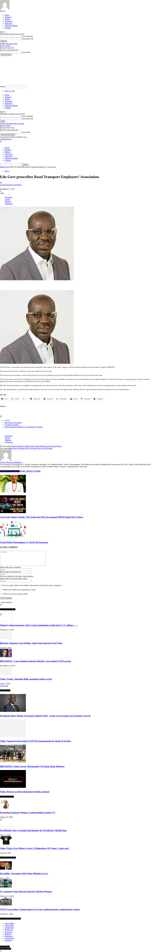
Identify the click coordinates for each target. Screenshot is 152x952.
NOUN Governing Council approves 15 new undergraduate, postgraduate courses (40, 909)
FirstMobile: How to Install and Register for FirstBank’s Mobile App (33, 830)
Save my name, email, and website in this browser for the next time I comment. (31, 585)
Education (8, 21)
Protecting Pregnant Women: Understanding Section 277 (27, 812)
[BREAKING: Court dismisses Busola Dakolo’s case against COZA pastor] (6, 656)
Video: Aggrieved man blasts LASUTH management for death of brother (35, 741)
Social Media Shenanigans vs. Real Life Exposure (24, 542)
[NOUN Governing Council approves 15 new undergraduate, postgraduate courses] (6, 905)
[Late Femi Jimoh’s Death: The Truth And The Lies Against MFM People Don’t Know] (13, 512)
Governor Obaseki (12, 425)
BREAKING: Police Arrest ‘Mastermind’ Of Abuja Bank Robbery (32, 766)
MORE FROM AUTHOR (30, 471)
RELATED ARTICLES (10, 471)
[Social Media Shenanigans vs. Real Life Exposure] (13, 538)
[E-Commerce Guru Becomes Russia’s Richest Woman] (6, 887)
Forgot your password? (8, 44)
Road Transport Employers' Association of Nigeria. (24, 427)
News (7, 167)
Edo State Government (13, 423)
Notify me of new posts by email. (15, 594)
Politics (7, 19)
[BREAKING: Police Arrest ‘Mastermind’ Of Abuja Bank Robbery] (13, 762)
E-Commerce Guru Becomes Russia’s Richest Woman (26, 891)
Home (7, 15)
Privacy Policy (5, 46)
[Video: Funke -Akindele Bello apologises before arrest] (6, 674)
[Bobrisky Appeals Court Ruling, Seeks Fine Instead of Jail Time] (6, 638)
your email (26, 52)
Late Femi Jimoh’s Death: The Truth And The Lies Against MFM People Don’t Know (41, 517)
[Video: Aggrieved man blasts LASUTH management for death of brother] (13, 737)
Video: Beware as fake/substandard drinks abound (24, 791)
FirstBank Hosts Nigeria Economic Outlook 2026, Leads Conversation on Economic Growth (45, 716)
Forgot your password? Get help (12, 123)
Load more (4, 686)
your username (27, 36)
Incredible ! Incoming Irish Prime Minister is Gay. (24, 873)
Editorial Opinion (11, 26)
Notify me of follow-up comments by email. (19, 590)
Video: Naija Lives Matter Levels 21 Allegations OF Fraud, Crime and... (35, 848)
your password (27, 39)
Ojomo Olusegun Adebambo (11, 185)
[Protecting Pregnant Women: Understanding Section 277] (6, 808)
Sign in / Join (10, 91)
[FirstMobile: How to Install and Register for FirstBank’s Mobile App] (6, 826)
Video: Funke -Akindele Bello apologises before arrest (26, 679)
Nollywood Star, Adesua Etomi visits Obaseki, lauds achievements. (37, 446)
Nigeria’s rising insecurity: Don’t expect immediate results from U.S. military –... (39, 625)
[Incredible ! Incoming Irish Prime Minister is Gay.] (6, 869)
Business (8, 17)
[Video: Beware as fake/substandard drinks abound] (13, 787)
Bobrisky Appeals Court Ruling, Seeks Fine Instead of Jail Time (31, 643)
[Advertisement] (28, 284)
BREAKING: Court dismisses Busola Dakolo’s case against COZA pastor (35, 661)
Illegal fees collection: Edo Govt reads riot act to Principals (30, 448)
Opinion (8, 28)
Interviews (9, 24)
